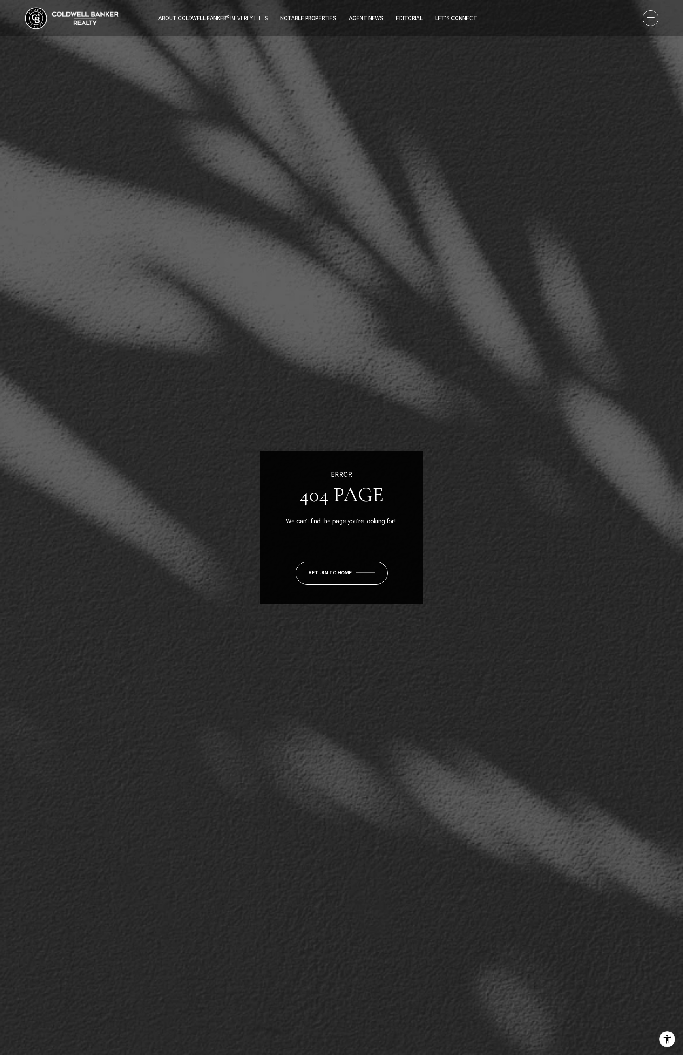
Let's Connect (456, 18)
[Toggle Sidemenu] (650, 18)
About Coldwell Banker (192, 18)
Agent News (366, 18)
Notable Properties (308, 18)
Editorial (409, 18)
